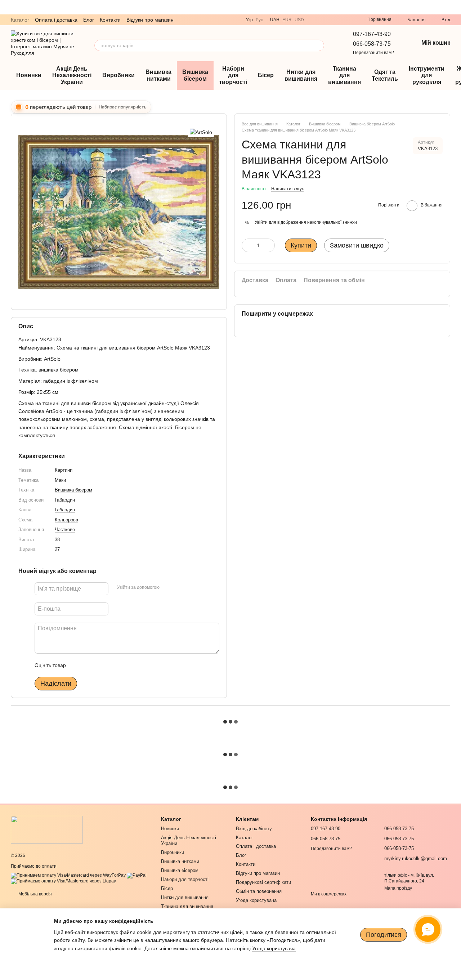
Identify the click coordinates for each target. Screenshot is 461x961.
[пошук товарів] (318, 45)
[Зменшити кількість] (247, 245)
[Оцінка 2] (89, 665)
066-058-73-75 (372, 44)
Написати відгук (287, 188)
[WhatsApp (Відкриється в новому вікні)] (331, 20)
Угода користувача (256, 900)
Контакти (110, 20)
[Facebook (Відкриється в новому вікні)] (349, 20)
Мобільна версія (34, 894)
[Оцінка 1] (78, 665)
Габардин (65, 500)
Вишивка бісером (195, 75)
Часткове (65, 529)
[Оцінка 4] (112, 665)
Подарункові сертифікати (263, 882)
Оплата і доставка (56, 20)
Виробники (118, 75)
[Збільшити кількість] (269, 245)
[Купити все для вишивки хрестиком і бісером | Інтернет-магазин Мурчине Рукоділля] (47, 829)
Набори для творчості (233, 75)
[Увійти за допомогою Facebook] (167, 587)
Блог (88, 20)
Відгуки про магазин (150, 20)
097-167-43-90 (372, 34)
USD (299, 20)
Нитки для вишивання (301, 75)
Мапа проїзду (398, 888)
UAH (274, 20)
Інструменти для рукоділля (426, 75)
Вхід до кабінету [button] (254, 828)
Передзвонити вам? (373, 52)
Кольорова (66, 519)
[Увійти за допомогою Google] (179, 587)
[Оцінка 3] (101, 665)
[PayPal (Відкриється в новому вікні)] (137, 875)
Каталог (20, 20)
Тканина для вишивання (344, 75)
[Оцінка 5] (124, 665)
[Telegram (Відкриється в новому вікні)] (323, 20)
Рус (259, 20)
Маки (60, 480)
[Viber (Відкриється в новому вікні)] (314, 20)
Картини (63, 470)
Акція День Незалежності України (71, 75)
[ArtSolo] (201, 131)
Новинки (28, 75)
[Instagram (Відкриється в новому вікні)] (340, 20)
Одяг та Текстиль (385, 75)
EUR (287, 20)
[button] (455, 7)
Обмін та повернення (259, 891)
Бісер (266, 75)
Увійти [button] (261, 222)
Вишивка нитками (158, 75)
